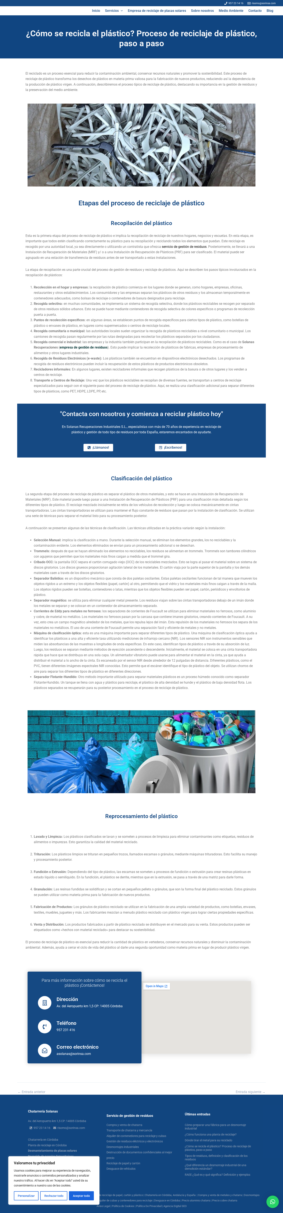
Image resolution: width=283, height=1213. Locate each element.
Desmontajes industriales (122, 1147)
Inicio (96, 11)
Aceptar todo (81, 1195)
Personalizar (26, 1195)
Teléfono (66, 1023)
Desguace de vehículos (120, 1168)
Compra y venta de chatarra (124, 1125)
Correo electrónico (78, 1047)
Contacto (255, 11)
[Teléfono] (44, 1026)
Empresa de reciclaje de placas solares (157, 11)
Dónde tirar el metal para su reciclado (208, 1140)
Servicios (112, 11)
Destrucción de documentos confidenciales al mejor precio (139, 1155)
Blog (270, 11)
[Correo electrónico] (44, 1050)
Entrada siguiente (250, 1092)
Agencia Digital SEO (175, 1206)
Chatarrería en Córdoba (43, 1139)
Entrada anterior (31, 1092)
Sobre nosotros (202, 11)
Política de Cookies (123, 1206)
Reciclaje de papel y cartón (123, 1163)
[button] (121, 10)
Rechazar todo (53, 1195)
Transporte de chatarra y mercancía (129, 1130)
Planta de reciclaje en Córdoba (47, 1145)
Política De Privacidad (149, 1206)
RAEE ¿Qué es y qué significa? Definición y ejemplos (217, 1174)
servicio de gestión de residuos (184, 247)
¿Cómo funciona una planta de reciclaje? (211, 1134)
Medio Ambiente (231, 11)
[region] (53, 1180)
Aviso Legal (103, 1206)
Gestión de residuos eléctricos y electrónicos (134, 1141)
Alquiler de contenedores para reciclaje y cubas (136, 1136)
